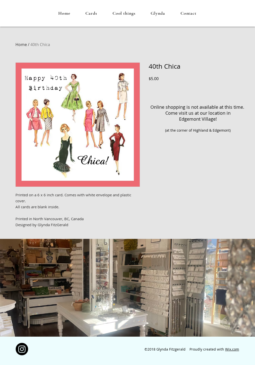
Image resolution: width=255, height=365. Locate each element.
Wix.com (232, 349)
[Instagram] (22, 349)
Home (21, 44)
